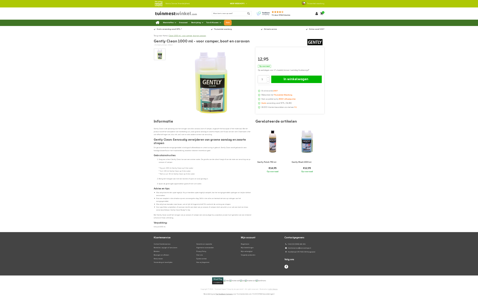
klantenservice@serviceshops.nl (299, 248)
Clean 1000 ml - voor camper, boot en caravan (187, 35)
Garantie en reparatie (204, 244)
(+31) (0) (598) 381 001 (297, 244)
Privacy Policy (201, 251)
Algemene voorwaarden (205, 247)
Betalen (157, 251)
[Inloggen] (316, 13)
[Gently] (315, 42)
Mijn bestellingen (247, 247)
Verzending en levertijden (163, 262)
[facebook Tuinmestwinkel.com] (286, 266)
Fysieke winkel (201, 258)
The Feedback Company (224, 294)
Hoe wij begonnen (202, 262)
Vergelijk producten (248, 255)
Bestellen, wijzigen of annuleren (165, 247)
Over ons (199, 255)
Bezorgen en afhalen (161, 255)
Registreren (245, 244)
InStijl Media (272, 289)
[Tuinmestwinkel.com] (159, 3)
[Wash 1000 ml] (307, 141)
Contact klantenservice (162, 244)
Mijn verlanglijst (246, 251)
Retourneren (158, 258)
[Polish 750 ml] (272, 141)
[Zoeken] (249, 13)
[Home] (157, 23)
